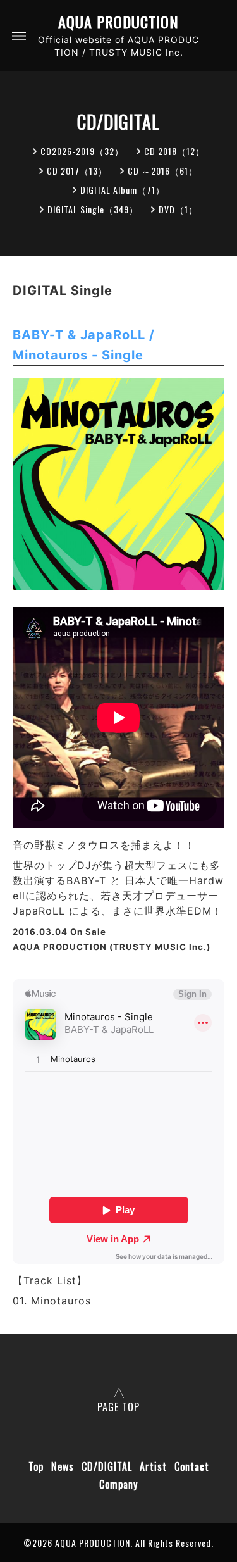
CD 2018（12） (174, 151)
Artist (153, 1466)
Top (36, 1466)
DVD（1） (178, 209)
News (62, 1466)
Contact (191, 1466)
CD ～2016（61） (163, 170)
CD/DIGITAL (107, 1466)
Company (118, 1484)
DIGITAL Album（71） (122, 189)
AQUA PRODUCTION (118, 22)
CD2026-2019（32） (82, 151)
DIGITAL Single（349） (92, 209)
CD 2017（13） (77, 170)
